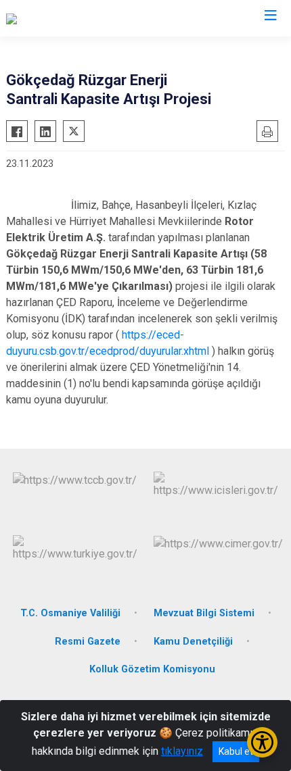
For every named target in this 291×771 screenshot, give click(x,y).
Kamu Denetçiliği (193, 641)
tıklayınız (182, 751)
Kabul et (236, 751)
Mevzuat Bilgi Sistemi (204, 613)
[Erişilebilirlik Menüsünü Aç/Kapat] (262, 742)
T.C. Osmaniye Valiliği (70, 613)
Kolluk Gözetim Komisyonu (152, 669)
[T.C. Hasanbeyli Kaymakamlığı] (76, 18)
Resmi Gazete (87, 641)
